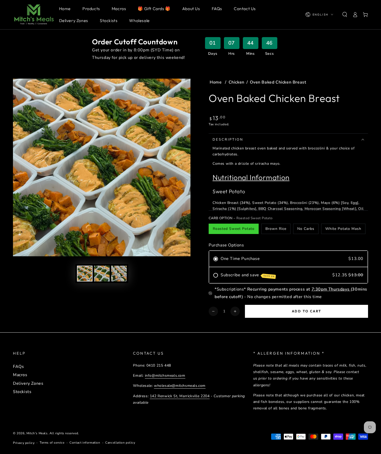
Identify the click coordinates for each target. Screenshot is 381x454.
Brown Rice (275, 228)
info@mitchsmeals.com (165, 375)
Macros (20, 375)
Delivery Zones (28, 383)
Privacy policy (23, 443)
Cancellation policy (120, 443)
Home (216, 82)
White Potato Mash (343, 228)
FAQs (18, 366)
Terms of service (52, 443)
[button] (344, 14)
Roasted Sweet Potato (234, 228)
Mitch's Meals (37, 433)
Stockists (22, 392)
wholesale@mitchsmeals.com (180, 385)
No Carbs (305, 228)
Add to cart (306, 311)
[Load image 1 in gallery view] (85, 273)
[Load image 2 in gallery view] (102, 273)
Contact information (84, 443)
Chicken (236, 82)
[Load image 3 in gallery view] (119, 273)
